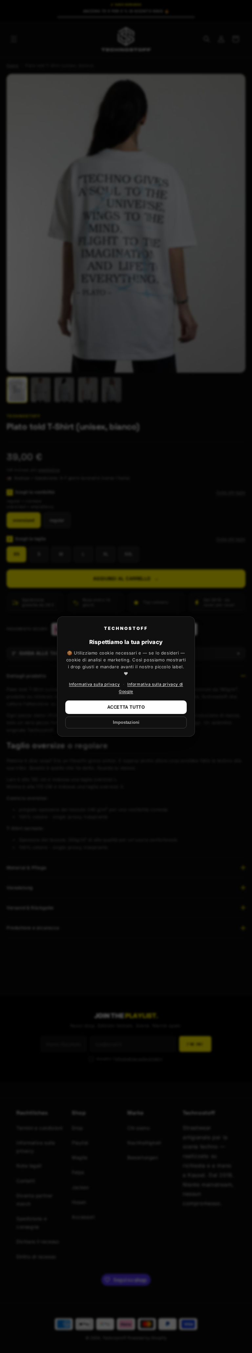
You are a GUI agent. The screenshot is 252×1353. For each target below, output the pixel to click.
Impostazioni (126, 722)
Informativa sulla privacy (94, 684)
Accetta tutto (126, 707)
